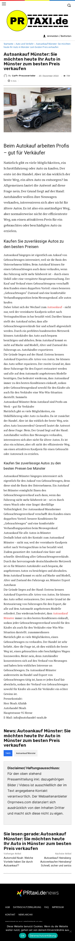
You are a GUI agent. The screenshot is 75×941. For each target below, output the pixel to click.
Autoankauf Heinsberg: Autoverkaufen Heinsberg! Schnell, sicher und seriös (55, 861)
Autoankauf (54, 307)
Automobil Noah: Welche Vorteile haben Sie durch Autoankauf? (18, 861)
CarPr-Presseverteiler (23, 76)
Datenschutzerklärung (43, 935)
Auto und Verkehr (25, 43)
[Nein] (70, 931)
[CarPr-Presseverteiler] (6, 76)
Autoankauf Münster (25, 753)
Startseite (8, 43)
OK (22, 935)
